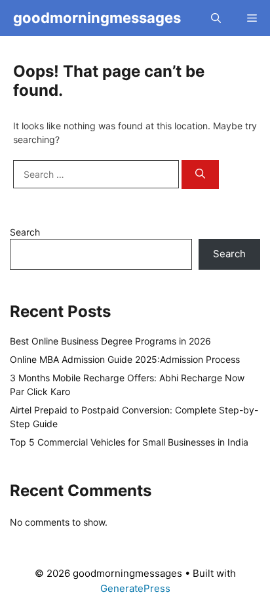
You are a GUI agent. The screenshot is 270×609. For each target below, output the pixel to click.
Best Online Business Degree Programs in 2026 (110, 340)
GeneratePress (135, 588)
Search (25, 232)
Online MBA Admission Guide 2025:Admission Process (125, 359)
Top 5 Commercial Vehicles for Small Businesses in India (129, 442)
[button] (216, 18)
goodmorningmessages (97, 17)
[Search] (200, 175)
